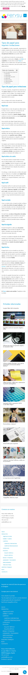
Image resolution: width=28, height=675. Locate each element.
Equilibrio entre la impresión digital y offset (13, 328)
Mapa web (16, 669)
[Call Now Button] (25, 672)
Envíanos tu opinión (6, 659)
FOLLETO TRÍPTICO (8, 553)
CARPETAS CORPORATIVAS (10, 543)
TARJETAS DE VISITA (7, 536)
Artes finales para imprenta (10, 443)
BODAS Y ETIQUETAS (8, 557)
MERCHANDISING (7, 562)
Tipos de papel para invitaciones (10, 72)
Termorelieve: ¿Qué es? (9, 424)
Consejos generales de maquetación (11, 600)
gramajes (4, 266)
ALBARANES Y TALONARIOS (9, 560)
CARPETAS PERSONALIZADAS (11, 546)
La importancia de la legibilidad (11, 478)
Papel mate (7, 73)
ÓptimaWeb (9, 671)
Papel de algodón (9, 81)
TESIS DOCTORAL (7, 565)
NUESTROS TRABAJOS (7, 567)
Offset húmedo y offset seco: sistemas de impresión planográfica (14, 383)
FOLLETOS (5, 550)
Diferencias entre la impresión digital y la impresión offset (13, 346)
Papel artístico (8, 75)
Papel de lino (7, 83)
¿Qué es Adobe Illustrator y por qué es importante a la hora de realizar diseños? (13, 365)
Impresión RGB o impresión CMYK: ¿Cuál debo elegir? (12, 403)
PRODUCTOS (5, 534)
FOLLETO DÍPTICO (8, 555)
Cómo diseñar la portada (8, 596)
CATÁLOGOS (6, 548)
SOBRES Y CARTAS (7, 539)
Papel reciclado (8, 79)
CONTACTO (4, 572)
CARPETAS (5, 541)
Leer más (23, 6)
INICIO (3, 532)
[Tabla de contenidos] (17, 70)
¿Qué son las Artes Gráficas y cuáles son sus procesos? (14, 460)
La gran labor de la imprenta (11, 308)
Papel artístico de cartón (10, 76)
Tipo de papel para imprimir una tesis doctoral (14, 598)
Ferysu (20, 61)
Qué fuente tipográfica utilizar (9, 602)
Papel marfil (7, 78)
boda (22, 59)
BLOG (3, 569)
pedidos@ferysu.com (7, 657)
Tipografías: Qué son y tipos (10, 497)
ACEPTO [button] (6, 8)
